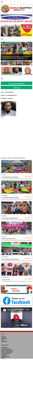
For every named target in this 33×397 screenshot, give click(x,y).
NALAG (3, 357)
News (3, 339)
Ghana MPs (4, 354)
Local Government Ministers (16, 83)
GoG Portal (4, 347)
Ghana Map (4, 341)
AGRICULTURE (5, 277)
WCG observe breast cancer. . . (9, 238)
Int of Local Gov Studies (7, 350)
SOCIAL (4, 174)
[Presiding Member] (27, 71)
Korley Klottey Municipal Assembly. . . (11, 259)
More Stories (28, 176)
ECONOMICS (5, 257)
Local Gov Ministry (6, 349)
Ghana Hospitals (5, 356)
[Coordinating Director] (16, 71)
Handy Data (16, 87)
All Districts (4, 338)
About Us (4, 336)
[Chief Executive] (6, 71)
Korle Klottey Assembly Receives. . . (10, 218)
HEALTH (4, 236)
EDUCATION (5, 195)
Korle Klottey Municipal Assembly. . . (11, 177)
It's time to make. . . (7, 279)
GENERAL (4, 216)
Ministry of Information (7, 351)
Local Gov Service (6, 353)
